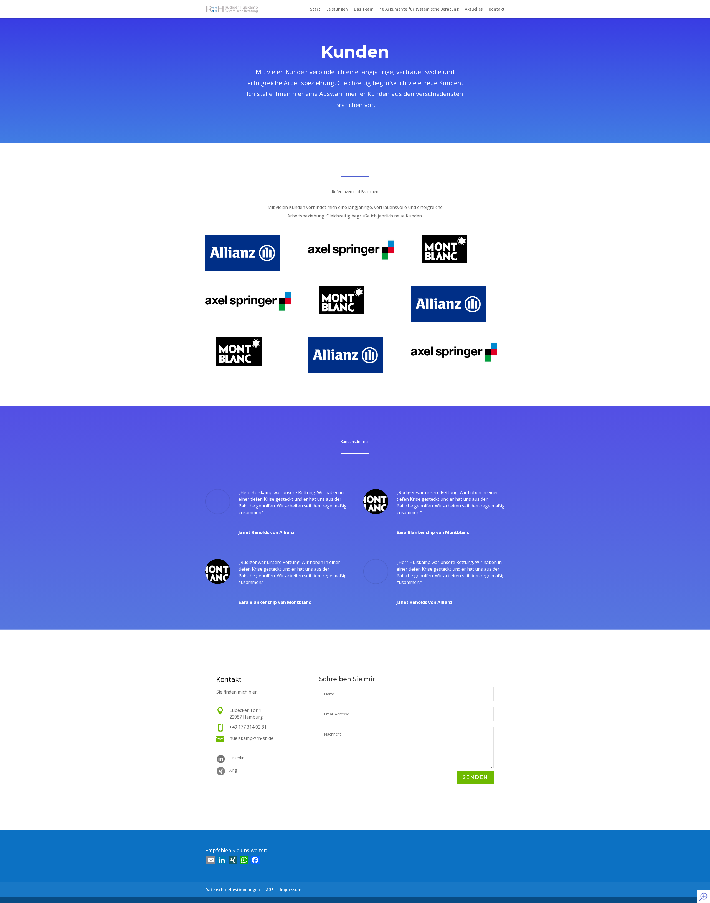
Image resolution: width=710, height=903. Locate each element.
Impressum (290, 889)
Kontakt (497, 9)
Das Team (364, 9)
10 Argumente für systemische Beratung (419, 9)
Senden (475, 777)
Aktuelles (474, 9)
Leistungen (337, 9)
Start (315, 9)
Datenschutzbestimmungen (232, 889)
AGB (270, 889)
